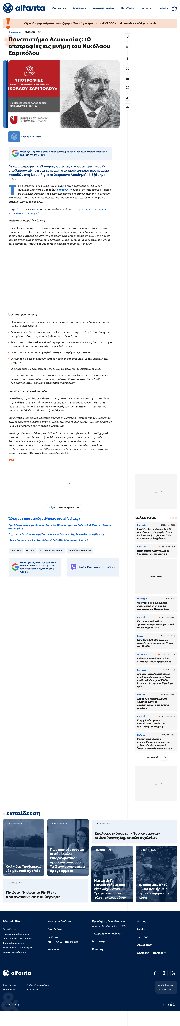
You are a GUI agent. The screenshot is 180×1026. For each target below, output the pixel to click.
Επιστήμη (142, 937)
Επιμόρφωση (144, 944)
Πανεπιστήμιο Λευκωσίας (52, 550)
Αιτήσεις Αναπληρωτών (104, 926)
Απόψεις (142, 929)
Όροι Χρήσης (10, 985)
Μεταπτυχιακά (101, 941)
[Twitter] (127, 68)
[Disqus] (66, 622)
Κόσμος (141, 921)
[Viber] (127, 87)
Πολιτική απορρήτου (38, 985)
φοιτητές (30, 550)
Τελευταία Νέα (58, 7)
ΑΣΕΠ (50, 941)
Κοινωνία (163, 7)
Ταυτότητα (32, 989)
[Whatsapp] (127, 97)
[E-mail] (127, 107)
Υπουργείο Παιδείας (103, 7)
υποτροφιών (64, 189)
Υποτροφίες (15, 550)
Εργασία (146, 7)
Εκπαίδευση (79, 7)
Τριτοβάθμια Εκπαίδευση (107, 933)
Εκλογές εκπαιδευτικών (15, 951)
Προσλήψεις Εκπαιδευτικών (108, 921)
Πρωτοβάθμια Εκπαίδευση (17, 933)
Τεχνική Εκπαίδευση (13, 942)
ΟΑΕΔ (59, 941)
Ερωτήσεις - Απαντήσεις (151, 952)
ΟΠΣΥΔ (123, 926)
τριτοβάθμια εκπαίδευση (80, 550)
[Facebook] (127, 59)
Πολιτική (97, 949)
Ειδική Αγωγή (10, 947)
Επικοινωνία (9, 989)
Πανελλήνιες (128, 7)
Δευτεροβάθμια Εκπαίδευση (17, 938)
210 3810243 (164, 989)
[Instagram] (164, 973)
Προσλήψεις (71, 941)
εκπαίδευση (23, 813)
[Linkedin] (127, 78)
